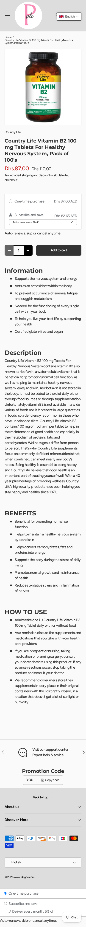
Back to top (40, 797)
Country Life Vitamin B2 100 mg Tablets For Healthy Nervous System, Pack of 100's (39, 41)
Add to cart (59, 250)
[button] (69, 16)
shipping (27, 175)
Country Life (13, 132)
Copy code (52, 780)
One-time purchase (23, 893)
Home (8, 37)
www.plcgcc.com (24, 877)
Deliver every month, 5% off (33, 911)
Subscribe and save (23, 903)
